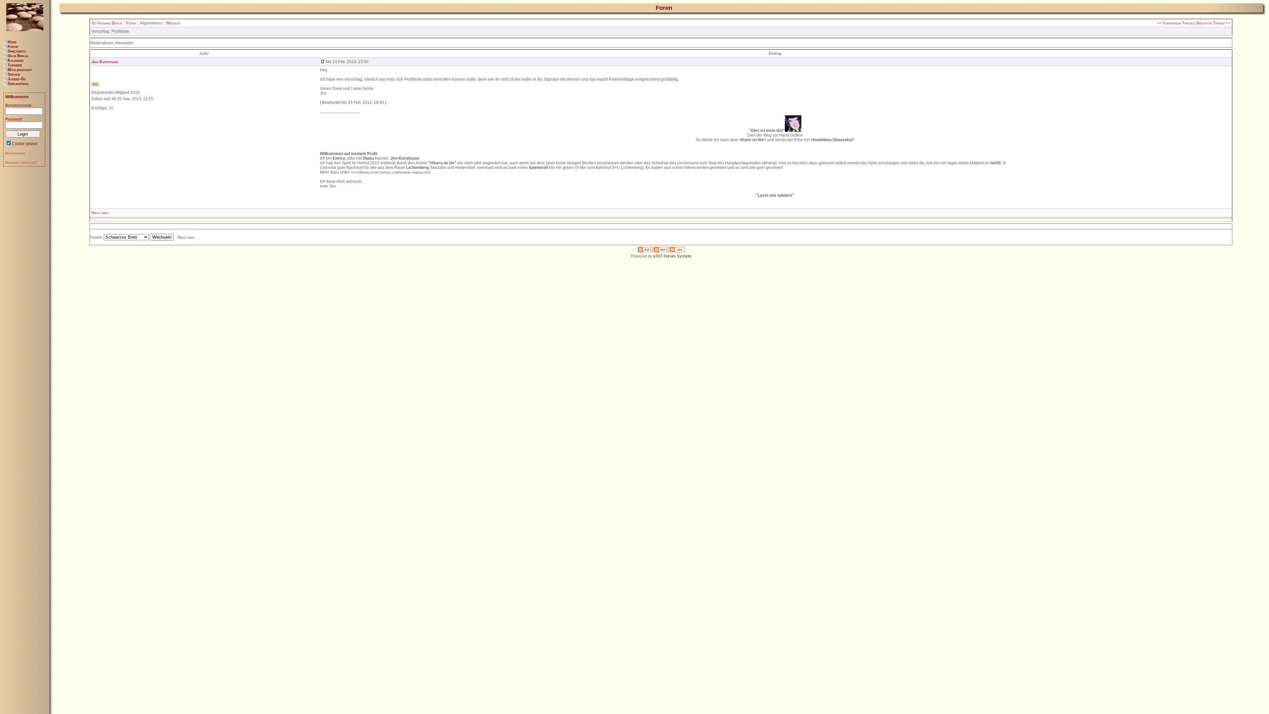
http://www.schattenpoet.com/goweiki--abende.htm (391, 172)
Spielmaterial (18, 83)
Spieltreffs (17, 51)
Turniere (15, 65)
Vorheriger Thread (1178, 23)
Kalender (15, 60)
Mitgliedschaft (20, 69)
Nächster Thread (1211, 23)
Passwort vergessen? (21, 162)
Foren (131, 23)
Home (12, 42)
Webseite (173, 23)
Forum (13, 46)
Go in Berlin (18, 56)
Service (14, 74)
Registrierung (15, 153)
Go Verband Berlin (107, 23)
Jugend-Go (17, 79)
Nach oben (100, 213)
